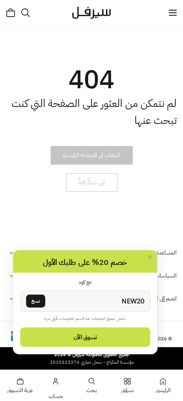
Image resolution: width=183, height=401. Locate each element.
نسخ (35, 300)
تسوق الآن (85, 337)
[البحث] (25, 12)
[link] (91, 155)
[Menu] (173, 13)
